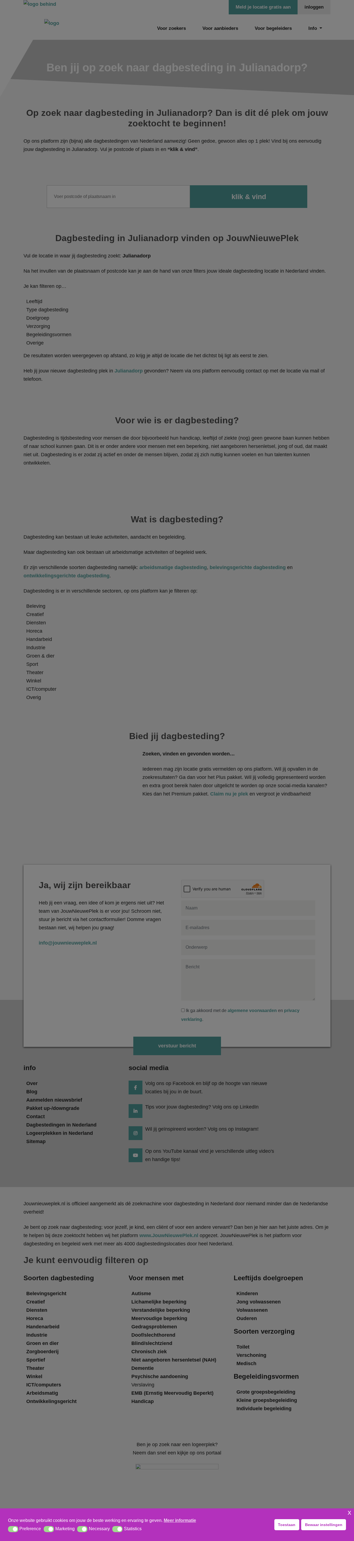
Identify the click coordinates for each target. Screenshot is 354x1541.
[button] (13, 1529)
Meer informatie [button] (180, 1520)
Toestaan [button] (286, 1524)
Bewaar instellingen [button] (323, 1524)
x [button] (349, 1512)
